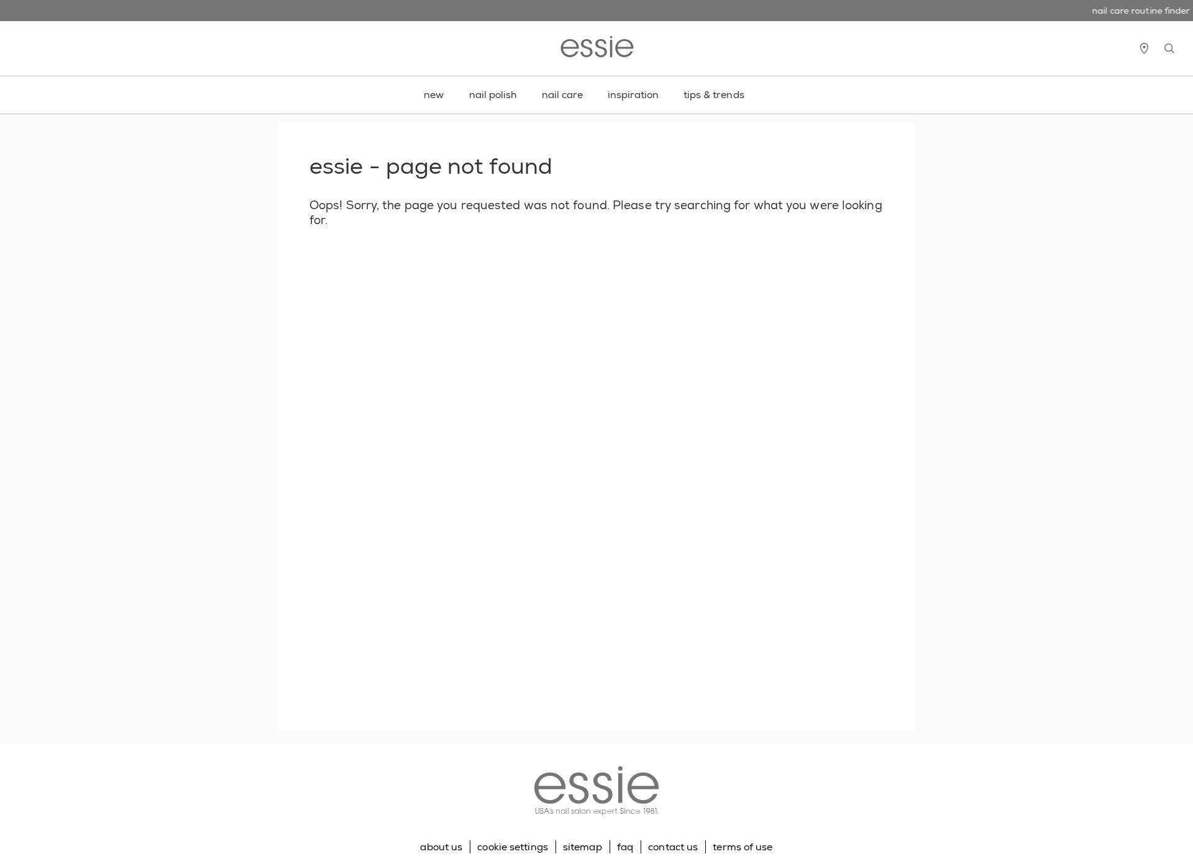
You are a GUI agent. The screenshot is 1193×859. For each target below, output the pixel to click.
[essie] (596, 792)
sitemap (582, 846)
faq (625, 846)
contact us (673, 846)
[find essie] (1144, 48)
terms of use (742, 846)
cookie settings (512, 846)
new (434, 94)
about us (441, 846)
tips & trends (713, 94)
